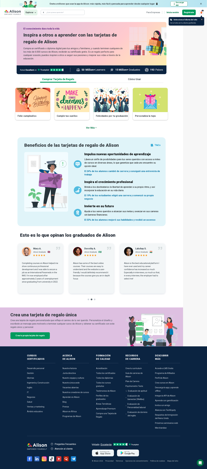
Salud (29, 402)
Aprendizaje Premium (106, 409)
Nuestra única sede (71, 383)
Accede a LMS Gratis (164, 368)
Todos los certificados (105, 373)
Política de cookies (157, 461)
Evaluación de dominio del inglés (137, 414)
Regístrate (189, 12)
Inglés (29, 387)
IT (28, 392)
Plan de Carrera (132, 381)
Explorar (30, 12)
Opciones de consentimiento (136, 461)
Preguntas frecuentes (65, 444)
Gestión (30, 373)
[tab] (58, 79)
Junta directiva (69, 373)
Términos (119, 461)
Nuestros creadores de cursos (76, 392)
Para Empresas (153, 12)
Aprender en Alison (71, 397)
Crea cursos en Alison (164, 383)
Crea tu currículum (133, 368)
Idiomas (30, 378)
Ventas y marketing (35, 407)
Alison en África (70, 411)
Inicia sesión (173, 12)
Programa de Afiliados (165, 373)
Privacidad (109, 461)
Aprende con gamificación (166, 400)
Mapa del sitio (172, 461)
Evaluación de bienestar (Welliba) (136, 397)
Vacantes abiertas (71, 387)
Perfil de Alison (161, 378)
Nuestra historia (70, 368)
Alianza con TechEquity (165, 410)
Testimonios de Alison (106, 391)
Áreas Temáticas (103, 404)
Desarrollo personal (35, 368)
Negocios (31, 397)
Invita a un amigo (162, 405)
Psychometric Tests (134, 386)
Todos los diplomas (104, 378)
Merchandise (161, 428)
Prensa (66, 407)
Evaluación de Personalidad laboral (136, 406)
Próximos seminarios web (166, 423)
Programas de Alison (72, 416)
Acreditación (101, 368)
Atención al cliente (64, 448)
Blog (64, 402)
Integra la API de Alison (165, 396)
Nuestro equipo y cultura (73, 378)
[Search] (43, 12)
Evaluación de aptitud (137, 391)
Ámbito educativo (35, 411)
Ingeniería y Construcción (38, 383)
